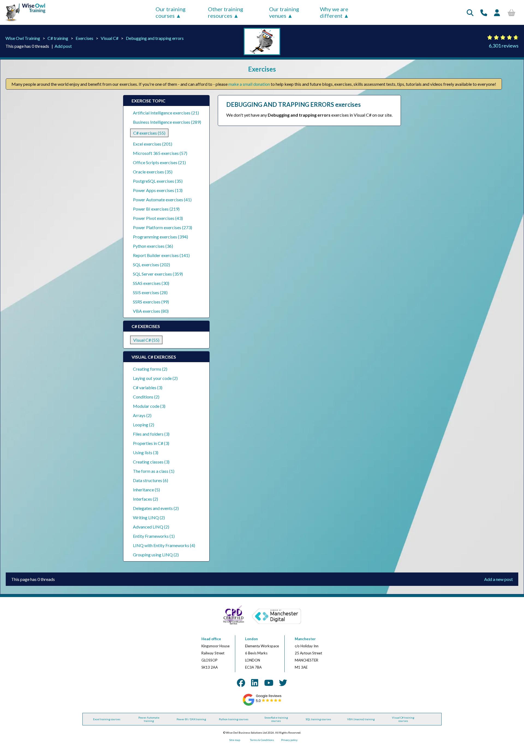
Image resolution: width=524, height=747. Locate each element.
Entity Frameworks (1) (154, 536)
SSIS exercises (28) (150, 292)
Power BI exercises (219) (156, 208)
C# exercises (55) (149, 132)
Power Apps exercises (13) (158, 190)
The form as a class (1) (153, 471)
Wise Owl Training (22, 38)
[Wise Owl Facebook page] (241, 682)
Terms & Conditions (262, 740)
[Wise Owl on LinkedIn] (254, 682)
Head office (211, 639)
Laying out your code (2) (155, 378)
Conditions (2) (146, 396)
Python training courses (233, 719)
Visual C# (109, 38)
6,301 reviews (504, 46)
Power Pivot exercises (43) (158, 218)
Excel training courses (106, 719)
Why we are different (334, 12)
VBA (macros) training (361, 719)
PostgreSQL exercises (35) (158, 181)
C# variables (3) (147, 387)
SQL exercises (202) (151, 264)
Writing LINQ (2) (149, 517)
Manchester (305, 639)
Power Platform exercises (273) (162, 227)
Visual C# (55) (146, 340)
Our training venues (284, 12)
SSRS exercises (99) (151, 301)
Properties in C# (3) (151, 443)
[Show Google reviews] (262, 704)
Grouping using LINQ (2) (156, 554)
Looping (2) (143, 424)
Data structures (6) (150, 480)
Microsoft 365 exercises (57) (160, 153)
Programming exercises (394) (160, 236)
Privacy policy (289, 740)
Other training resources (225, 12)
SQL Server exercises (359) (158, 273)
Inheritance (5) (146, 489)
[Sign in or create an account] (497, 12)
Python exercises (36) (153, 246)
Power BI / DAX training (191, 719)
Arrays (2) (142, 415)
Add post (63, 46)
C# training (57, 38)
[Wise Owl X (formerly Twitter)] (283, 682)
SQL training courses (318, 719)
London (251, 639)
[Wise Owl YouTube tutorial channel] (268, 682)
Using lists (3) (145, 452)
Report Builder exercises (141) (161, 255)
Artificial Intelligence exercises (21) (166, 112)
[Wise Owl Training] (23, 21)
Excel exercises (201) (152, 143)
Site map (234, 740)
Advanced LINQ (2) (151, 526)
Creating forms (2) (150, 368)
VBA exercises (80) (151, 311)
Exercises (84, 38)
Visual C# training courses (403, 719)
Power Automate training (148, 719)
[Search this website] (470, 12)
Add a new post (498, 579)
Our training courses (171, 12)
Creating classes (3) (151, 461)
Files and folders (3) (151, 433)
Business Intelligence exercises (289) (167, 122)
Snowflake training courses (276, 719)
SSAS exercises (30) (151, 283)
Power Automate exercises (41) (162, 199)
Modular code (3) (149, 406)
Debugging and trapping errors (155, 38)
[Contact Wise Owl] (483, 12)
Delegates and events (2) (156, 508)
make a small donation (249, 84)
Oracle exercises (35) (152, 171)
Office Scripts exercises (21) (159, 162)
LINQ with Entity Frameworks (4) (164, 545)
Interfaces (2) (145, 498)
